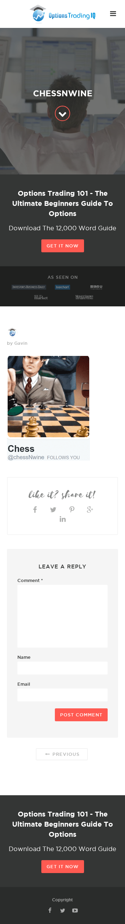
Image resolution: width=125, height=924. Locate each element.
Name (24, 657)
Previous (65, 754)
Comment (30, 580)
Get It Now (63, 245)
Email (23, 683)
